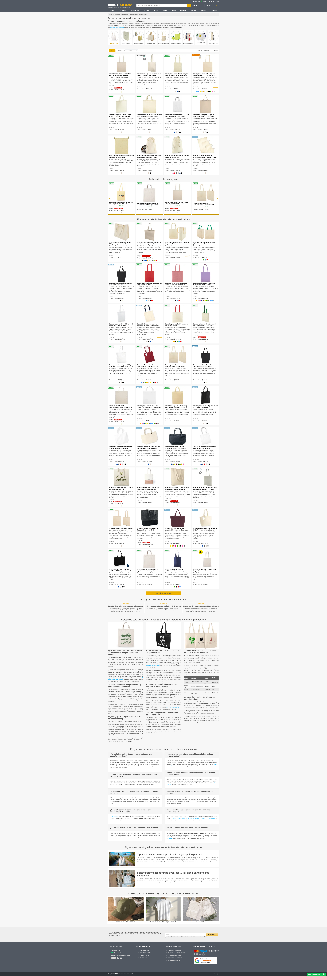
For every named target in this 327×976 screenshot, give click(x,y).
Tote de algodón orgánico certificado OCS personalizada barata (205, 447)
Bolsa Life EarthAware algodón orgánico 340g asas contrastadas (148, 324)
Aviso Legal (215, 973)
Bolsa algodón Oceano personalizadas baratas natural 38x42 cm (203, 204)
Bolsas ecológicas (188, 43)
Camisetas (123, 10)
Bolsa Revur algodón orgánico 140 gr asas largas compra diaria (121, 529)
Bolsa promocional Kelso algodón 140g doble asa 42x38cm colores (204, 74)
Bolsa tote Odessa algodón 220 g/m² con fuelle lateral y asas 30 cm (149, 243)
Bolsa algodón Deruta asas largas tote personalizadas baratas (204, 284)
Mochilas (146, 10)
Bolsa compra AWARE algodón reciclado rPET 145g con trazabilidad (121, 570)
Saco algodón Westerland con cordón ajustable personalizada (121, 156)
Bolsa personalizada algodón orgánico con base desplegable (175, 447)
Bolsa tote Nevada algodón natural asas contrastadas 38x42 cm (204, 324)
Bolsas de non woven (201, 43)
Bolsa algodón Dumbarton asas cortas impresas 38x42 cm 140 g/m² (149, 406)
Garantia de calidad (145, 952)
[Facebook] (118, 958)
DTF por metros (144, 955)
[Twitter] (112, 958)
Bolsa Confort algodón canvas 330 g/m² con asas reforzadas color (204, 243)
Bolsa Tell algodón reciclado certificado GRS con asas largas (175, 570)
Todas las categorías (174, 960)
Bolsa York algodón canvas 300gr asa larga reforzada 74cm (149, 284)
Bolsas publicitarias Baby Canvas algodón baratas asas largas (204, 365)
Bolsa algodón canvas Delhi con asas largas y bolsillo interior (177, 243)
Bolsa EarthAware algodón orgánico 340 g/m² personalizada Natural (205, 529)
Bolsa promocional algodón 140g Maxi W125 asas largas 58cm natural (121, 365)
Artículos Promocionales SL (126, 973)
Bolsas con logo (201, 922)
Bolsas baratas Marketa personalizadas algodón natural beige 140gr (121, 407)
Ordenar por (121, 50)
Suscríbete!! (212, 934)
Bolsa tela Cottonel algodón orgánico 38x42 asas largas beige (121, 488)
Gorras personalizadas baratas (126, 922)
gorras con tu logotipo (192, 818)
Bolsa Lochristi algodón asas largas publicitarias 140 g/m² (120, 284)
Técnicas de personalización (176, 952)
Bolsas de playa (138, 43)
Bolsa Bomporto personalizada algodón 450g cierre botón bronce (176, 529)
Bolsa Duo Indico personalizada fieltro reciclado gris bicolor (147, 529)
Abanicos (203, 10)
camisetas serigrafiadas (208, 818)
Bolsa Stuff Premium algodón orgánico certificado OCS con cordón (205, 156)
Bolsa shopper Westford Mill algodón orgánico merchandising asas (121, 447)
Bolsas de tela (135, 10)
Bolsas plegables (176, 43)
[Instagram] (121, 958)
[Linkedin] (115, 958)
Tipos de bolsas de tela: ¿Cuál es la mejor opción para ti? (169, 854)
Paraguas (214, 10)
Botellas (165, 10)
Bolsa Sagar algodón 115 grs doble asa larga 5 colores (176, 324)
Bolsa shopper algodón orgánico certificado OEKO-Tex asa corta (204, 115)
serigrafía (114, 816)
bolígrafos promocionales (117, 27)
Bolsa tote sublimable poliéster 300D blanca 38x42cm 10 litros (121, 324)
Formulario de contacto (175, 957)
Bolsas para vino (213, 43)
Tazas (174, 10)
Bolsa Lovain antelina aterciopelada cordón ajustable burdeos (128, 606)
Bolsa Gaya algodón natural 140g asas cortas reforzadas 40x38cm (176, 406)
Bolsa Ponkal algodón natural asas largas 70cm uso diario (204, 570)
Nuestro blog (143, 957)
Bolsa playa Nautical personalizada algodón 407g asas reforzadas (148, 447)
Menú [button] (112, 10)
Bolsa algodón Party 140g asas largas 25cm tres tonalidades (205, 406)
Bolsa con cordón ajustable (173, 707)
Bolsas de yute (151, 43)
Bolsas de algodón (163, 43)
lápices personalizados (178, 818)
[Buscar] (189, 5)
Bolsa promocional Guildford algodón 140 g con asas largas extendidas (177, 74)
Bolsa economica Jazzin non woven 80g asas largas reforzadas (204, 606)
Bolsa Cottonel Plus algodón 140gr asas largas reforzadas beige (120, 74)
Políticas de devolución (175, 955)
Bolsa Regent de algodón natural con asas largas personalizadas (121, 203)
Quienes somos (144, 950)
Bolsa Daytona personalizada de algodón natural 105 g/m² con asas (148, 204)
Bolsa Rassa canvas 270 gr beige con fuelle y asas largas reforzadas (177, 488)
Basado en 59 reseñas (205, 962)
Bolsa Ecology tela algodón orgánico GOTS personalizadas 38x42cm (205, 488)
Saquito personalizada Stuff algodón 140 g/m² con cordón (177, 156)
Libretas (193, 10)
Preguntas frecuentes (174, 950)
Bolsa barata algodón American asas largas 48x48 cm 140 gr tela (149, 74)
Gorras (156, 10)
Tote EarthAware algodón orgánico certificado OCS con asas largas (148, 365)
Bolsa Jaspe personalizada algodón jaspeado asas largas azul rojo (176, 284)
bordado (170, 838)
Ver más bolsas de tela (163, 593)
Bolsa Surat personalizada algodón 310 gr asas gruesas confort (120, 243)
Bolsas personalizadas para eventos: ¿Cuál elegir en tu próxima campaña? (173, 874)
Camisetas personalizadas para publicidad (163, 922)
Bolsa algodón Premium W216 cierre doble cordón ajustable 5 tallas (149, 156)
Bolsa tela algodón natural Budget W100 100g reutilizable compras (120, 115)
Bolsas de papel (126, 43)
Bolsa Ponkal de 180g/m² (153, 665)
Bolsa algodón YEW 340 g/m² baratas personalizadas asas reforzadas (149, 115)
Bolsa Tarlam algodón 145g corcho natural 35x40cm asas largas (148, 488)
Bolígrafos (183, 10)
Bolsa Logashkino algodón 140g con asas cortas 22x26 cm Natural (177, 115)
